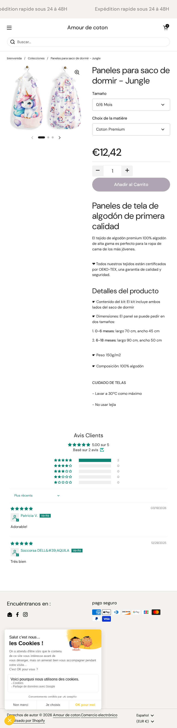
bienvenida (14, 58)
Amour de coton (87, 27)
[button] (165, 27)
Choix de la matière (109, 118)
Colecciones (36, 58)
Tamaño (99, 93)
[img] (22, 508)
